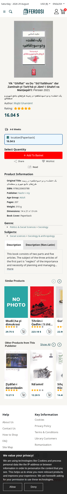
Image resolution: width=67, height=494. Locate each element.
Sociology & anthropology (41, 235)
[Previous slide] (53, 281)
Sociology (43, 227)
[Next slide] (59, 281)
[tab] (13, 245)
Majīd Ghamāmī (23, 103)
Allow (13, 487)
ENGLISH (58, 3)
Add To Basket (34, 155)
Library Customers (46, 438)
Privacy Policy (43, 426)
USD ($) (45, 3)
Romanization (43, 444)
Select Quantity (15, 149)
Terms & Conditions (46, 432)
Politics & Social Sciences (23, 227)
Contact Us (9, 428)
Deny (34, 487)
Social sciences (18, 235)
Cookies (39, 419)
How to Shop (10, 434)
